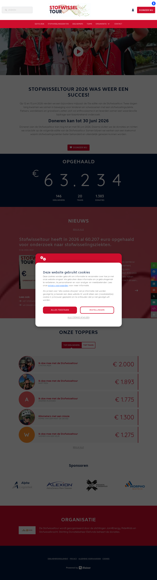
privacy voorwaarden (58, 285)
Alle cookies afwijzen (78, 317)
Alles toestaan (60, 310)
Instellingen (97, 310)
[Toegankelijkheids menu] (153, 3)
